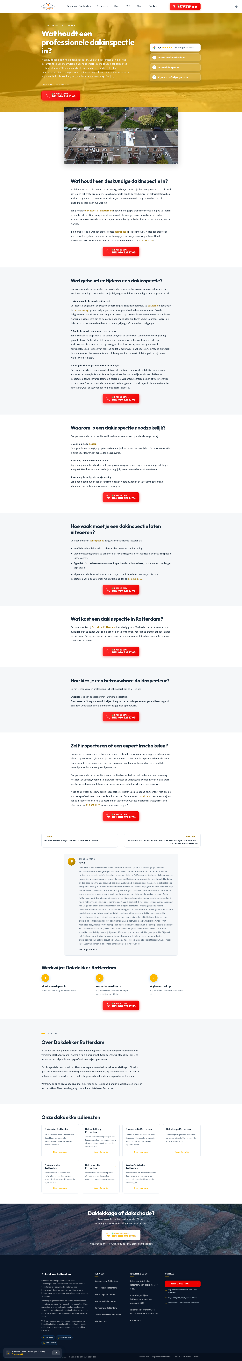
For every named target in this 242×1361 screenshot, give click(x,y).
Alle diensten (101, 1321)
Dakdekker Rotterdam (79, 6)
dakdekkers (144, 796)
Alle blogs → (135, 1320)
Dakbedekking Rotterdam (106, 1281)
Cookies (177, 1357)
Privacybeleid (144, 1357)
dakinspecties (97, 540)
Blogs (139, 6)
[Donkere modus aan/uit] (236, 6)
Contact (153, 6)
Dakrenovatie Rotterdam (106, 1301)
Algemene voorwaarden (161, 1357)
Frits (50, 84)
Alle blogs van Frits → (89, 949)
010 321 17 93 (146, 240)
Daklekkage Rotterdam (105, 1294)
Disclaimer (187, 1357)
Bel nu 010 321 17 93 (180, 1283)
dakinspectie (121, 232)
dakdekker (153, 305)
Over (117, 6)
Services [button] (101, 6)
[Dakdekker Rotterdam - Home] (47, 6)
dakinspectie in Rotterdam (99, 210)
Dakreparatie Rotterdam (106, 1308)
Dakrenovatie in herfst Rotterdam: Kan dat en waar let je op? (144, 1285)
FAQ (128, 6)
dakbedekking (81, 310)
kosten (92, 444)
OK (56, 1352)
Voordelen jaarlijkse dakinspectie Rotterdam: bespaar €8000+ (141, 1299)
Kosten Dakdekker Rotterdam (108, 1314)
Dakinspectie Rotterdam (61, 25)
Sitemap (197, 1357)
